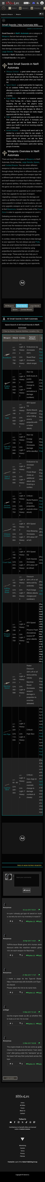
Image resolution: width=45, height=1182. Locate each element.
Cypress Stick (7, 789)
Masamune (11, 209)
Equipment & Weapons (7, 14)
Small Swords (22, 306)
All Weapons (9, 306)
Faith (8, 117)
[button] (27, 3)
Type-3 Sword (11, 85)
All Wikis (22, 1105)
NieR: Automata (22, 33)
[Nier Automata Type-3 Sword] (7, 472)
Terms (22, 1151)
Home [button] (14, 8)
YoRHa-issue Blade (7, 590)
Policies (22, 1156)
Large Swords (7, 51)
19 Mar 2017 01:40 (29, 1012)
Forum (22, 1108)
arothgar (6, 1010)
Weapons (18, 14)
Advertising (22, 1145)
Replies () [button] (31, 921)
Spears (36, 162)
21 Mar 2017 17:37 (29, 975)
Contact (22, 1113)
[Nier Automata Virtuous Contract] (7, 530)
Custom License (25, 1129)
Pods (38, 242)
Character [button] (37, 8)
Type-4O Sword (7, 447)
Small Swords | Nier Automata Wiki (20, 24)
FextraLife (11, 1162)
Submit (27, 890)
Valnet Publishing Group (29, 1162)
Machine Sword (7, 687)
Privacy (22, 1153)
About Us (22, 1110)
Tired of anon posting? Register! (29, 865)
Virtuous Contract (12, 71)
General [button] (24, 8)
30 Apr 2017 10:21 (29, 941)
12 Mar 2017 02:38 (29, 1043)
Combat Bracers (11, 165)
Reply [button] (40, 921)
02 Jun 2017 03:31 (29, 910)
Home (22, 1103)
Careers (22, 1148)
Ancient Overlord (12, 130)
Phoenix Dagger (7, 635)
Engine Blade (11, 98)
